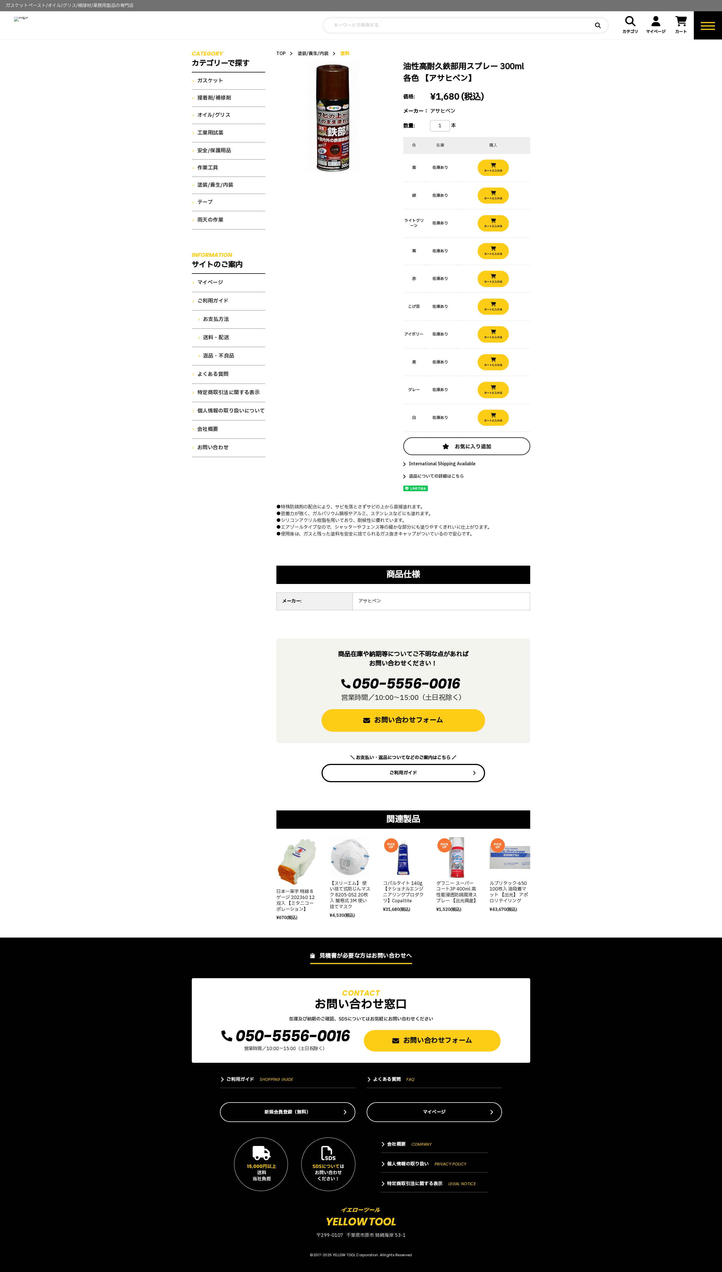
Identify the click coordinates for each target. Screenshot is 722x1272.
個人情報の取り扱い (426, 1164)
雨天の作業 (210, 220)
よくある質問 (213, 374)
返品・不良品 (218, 356)
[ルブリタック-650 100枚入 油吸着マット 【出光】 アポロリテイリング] (510, 857)
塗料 (344, 53)
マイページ (656, 32)
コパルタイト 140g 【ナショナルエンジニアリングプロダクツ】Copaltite (403, 892)
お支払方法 (216, 319)
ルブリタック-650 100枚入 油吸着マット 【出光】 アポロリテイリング (509, 892)
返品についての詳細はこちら (436, 476)
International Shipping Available (442, 464)
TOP (281, 53)
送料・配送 (216, 337)
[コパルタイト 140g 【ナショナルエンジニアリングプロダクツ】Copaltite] (403, 857)
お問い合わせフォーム (408, 720)
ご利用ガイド (403, 773)
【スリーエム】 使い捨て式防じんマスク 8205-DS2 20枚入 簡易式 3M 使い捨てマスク (350, 895)
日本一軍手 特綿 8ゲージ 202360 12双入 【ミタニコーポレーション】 (295, 900)
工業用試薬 (210, 133)
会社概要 (207, 429)
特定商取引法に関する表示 (228, 392)
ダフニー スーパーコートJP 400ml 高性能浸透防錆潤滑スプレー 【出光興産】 (457, 892)
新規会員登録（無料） (288, 1112)
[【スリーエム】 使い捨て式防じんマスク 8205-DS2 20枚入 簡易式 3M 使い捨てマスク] (350, 857)
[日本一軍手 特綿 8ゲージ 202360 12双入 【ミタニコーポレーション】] (296, 861)
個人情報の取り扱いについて (231, 411)
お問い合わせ (213, 447)
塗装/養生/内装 (313, 53)
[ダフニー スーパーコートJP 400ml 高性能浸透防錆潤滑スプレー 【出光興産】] (456, 857)
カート (681, 32)
